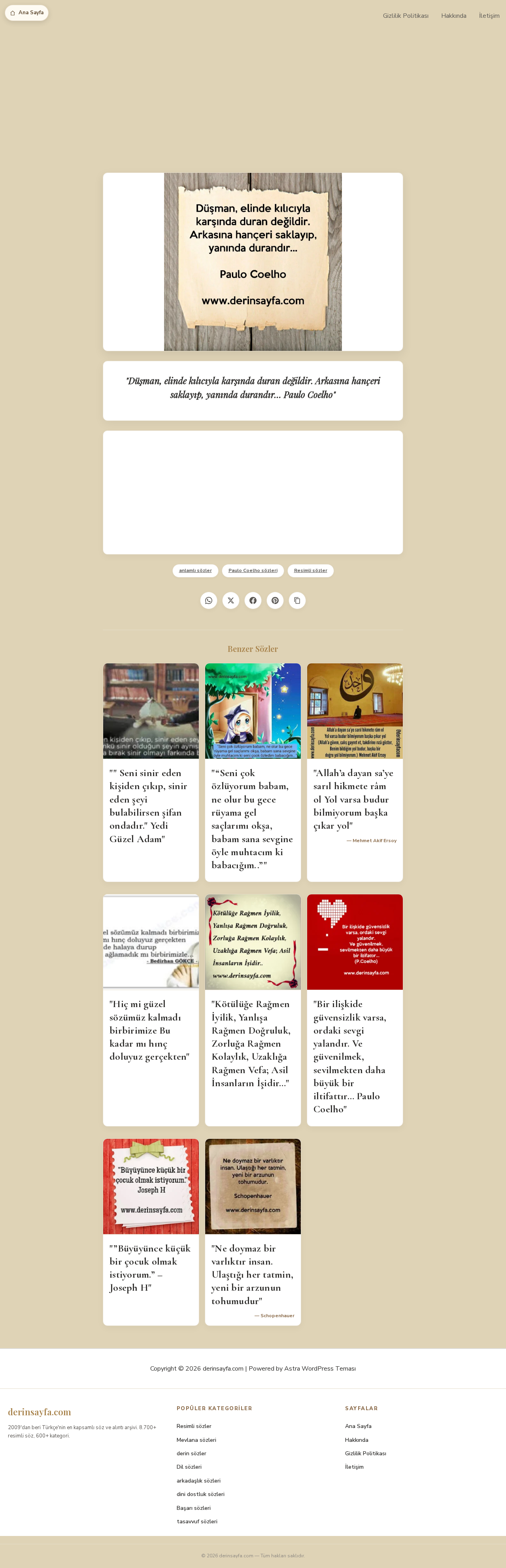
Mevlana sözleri (196, 1440)
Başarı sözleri (194, 1508)
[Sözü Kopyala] (297, 600)
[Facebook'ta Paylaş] (253, 600)
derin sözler (191, 1453)
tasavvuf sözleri (197, 1521)
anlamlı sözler (195, 570)
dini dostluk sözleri (201, 1494)
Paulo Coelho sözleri (253, 570)
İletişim (489, 15)
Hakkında (453, 15)
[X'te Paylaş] (231, 600)
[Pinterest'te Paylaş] (275, 600)
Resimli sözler (310, 570)
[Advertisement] (253, 91)
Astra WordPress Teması (320, 1368)
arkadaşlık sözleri (199, 1481)
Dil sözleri (189, 1467)
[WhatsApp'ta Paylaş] (208, 600)
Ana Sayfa (31, 12)
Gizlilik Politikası (406, 15)
